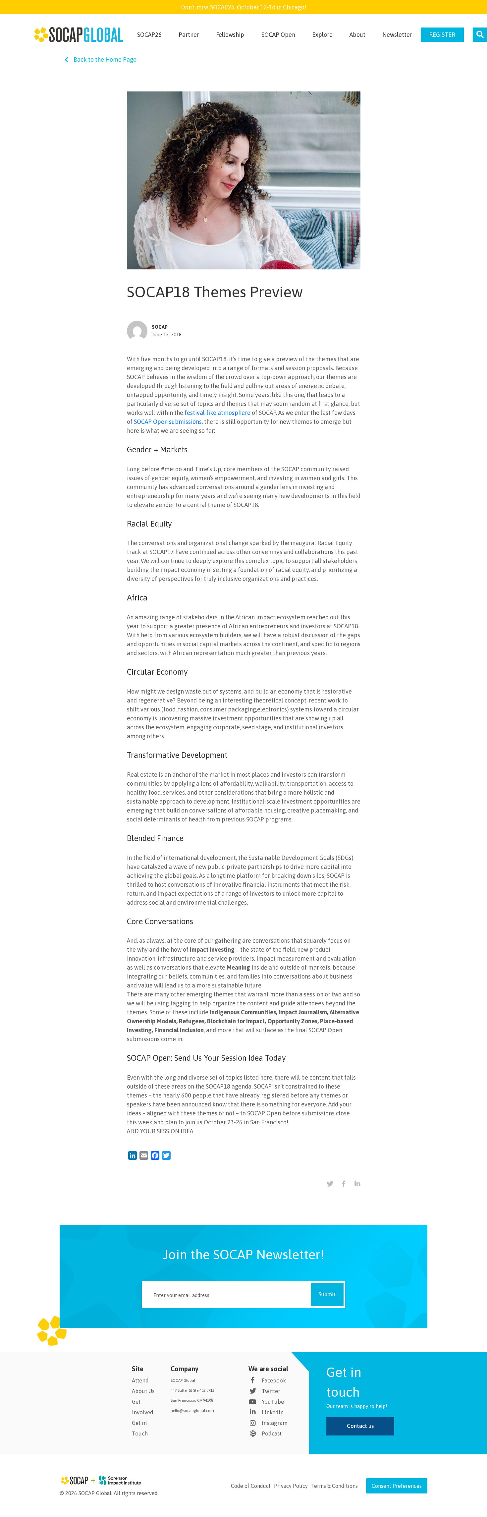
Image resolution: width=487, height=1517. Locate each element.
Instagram (275, 1423)
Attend (140, 1380)
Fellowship (230, 34)
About (357, 34)
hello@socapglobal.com (192, 1410)
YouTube (273, 1401)
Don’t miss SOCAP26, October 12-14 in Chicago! (243, 7)
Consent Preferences (397, 1486)
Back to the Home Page (105, 59)
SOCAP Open (278, 34)
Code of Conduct (251, 1486)
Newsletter (397, 34)
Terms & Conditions (334, 1486)
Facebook (274, 1380)
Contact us (360, 1426)
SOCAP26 (149, 34)
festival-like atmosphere (217, 412)
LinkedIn (273, 1412)
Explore (322, 34)
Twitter (271, 1391)
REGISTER (442, 34)
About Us (143, 1391)
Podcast (272, 1433)
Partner (189, 34)
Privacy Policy (291, 1486)
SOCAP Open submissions (168, 421)
